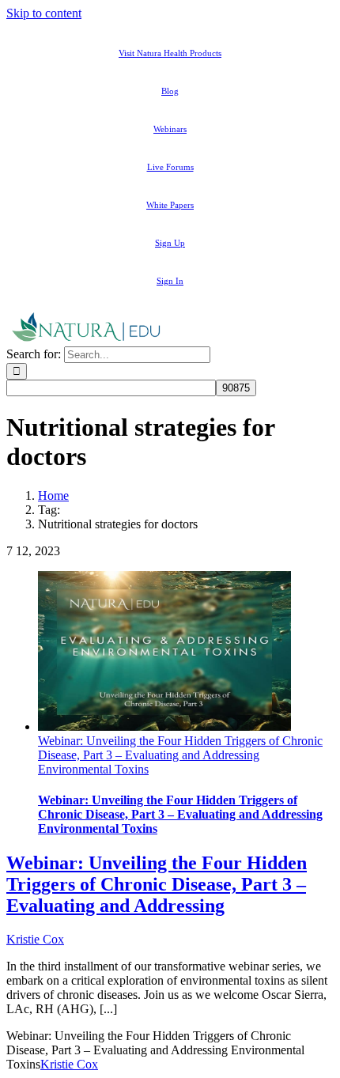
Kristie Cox (35, 939)
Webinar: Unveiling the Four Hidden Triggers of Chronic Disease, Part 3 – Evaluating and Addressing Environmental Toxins (180, 755)
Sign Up (170, 243)
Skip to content (43, 13)
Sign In (170, 281)
